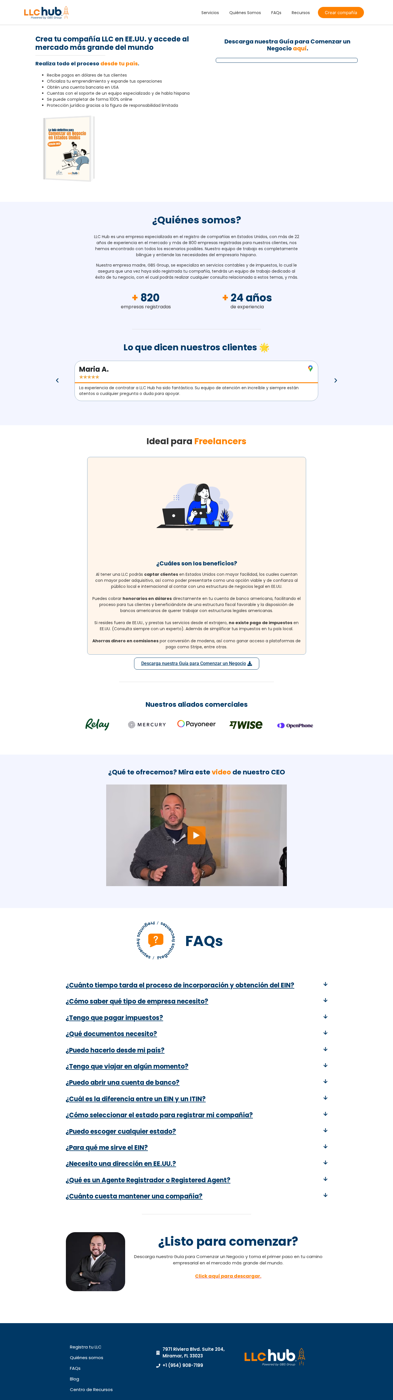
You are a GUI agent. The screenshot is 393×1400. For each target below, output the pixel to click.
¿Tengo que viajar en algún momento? (127, 1066)
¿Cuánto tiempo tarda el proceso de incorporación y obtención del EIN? (180, 985)
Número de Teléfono (250, 122)
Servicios (210, 13)
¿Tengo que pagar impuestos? (114, 1017)
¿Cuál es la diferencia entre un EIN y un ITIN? (136, 1099)
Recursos (301, 13)
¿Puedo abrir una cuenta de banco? (123, 1082)
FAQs (276, 13)
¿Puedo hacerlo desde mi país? (115, 1050)
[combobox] (227, 132)
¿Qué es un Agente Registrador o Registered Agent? (148, 1180)
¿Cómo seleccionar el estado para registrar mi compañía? (159, 1115)
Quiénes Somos (245, 13)
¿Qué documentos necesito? (111, 1033)
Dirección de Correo (250, 87)
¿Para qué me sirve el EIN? (107, 1147)
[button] (57, 380)
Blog (74, 1379)
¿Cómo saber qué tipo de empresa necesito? (137, 1001)
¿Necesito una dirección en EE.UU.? (121, 1163)
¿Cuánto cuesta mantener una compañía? (134, 1196)
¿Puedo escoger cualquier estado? (121, 1131)
